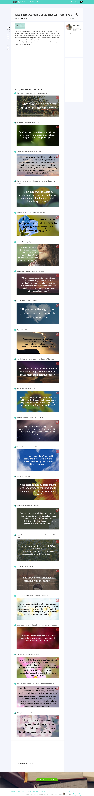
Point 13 (8, 43)
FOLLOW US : (65, 791)
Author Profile (73, 37)
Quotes (18, 18)
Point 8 (8, 32)
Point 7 (8, 29)
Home (13, 791)
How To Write (44, 791)
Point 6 (8, 27)
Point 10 (8, 36)
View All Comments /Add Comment (37, 768)
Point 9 (8, 34)
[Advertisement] (38, 56)
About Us (32, 2)
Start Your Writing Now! (47, 780)
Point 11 (8, 38)
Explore (39, 2)
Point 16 (8, 49)
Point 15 (8, 47)
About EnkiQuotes (33, 791)
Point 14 (8, 45)
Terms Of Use (21, 791)
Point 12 (8, 40)
